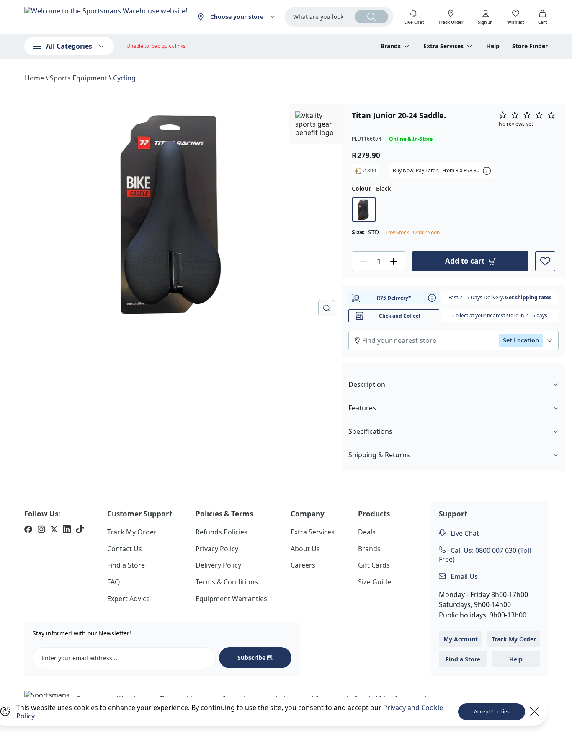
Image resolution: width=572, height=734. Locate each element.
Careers (303, 565)
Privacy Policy (217, 548)
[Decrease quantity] (363, 261)
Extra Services (313, 532)
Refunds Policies (221, 532)
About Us (305, 548)
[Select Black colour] (364, 209)
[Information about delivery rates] (432, 298)
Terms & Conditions (227, 581)
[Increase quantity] (394, 261)
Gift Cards (374, 565)
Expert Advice (128, 598)
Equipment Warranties (231, 598)
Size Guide (374, 581)
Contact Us (124, 548)
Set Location (521, 340)
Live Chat (464, 533)
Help (493, 46)
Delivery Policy (218, 565)
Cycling (124, 78)
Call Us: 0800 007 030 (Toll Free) (485, 555)
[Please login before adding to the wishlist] (545, 261)
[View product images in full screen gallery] (326, 308)
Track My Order (132, 532)
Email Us (463, 576)
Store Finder (530, 46)
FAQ (113, 581)
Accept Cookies (492, 711)
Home (34, 78)
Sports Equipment (78, 78)
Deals (367, 532)
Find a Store (126, 565)
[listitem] (28, 530)
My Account (460, 639)
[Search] (371, 16)
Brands (369, 548)
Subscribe (251, 657)
